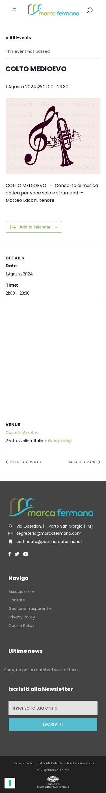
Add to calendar (35, 227)
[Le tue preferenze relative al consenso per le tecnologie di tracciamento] (10, 783)
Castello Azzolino (22, 432)
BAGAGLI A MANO (82, 462)
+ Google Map (58, 441)
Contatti (16, 600)
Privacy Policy (21, 617)
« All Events (18, 37)
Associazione (21, 591)
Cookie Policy (21, 625)
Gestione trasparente (29, 608)
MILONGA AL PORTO (25, 462)
